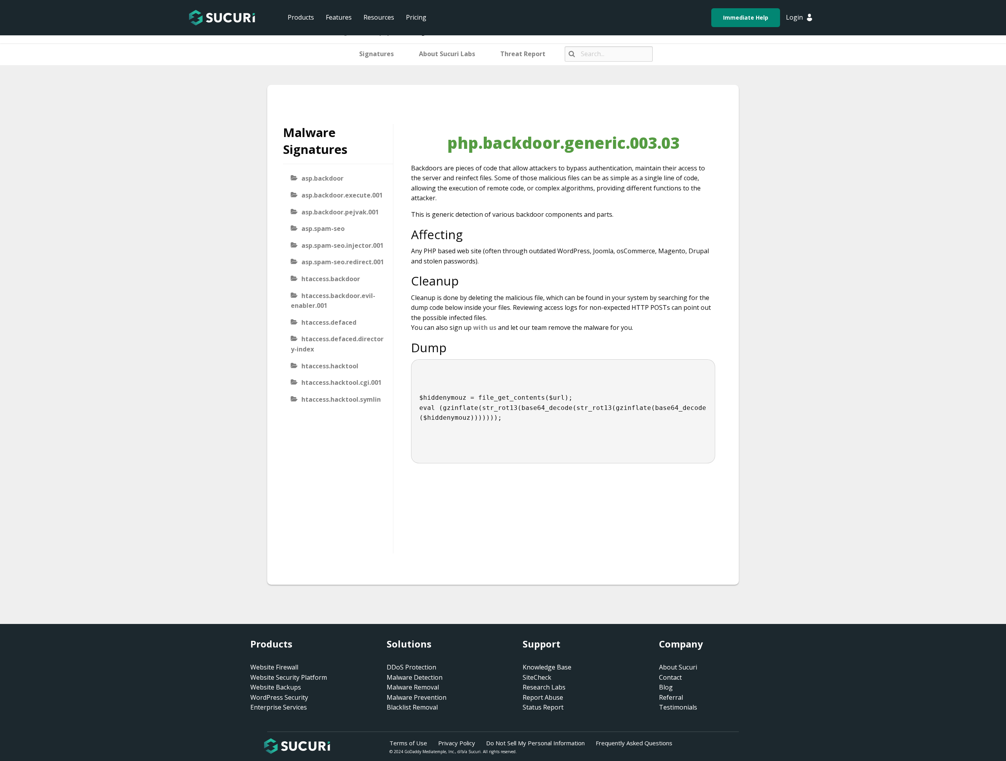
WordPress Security (279, 697)
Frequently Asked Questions (634, 743)
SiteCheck (537, 677)
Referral (671, 697)
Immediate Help (745, 17)
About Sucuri (678, 667)
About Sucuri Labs (447, 53)
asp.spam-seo (323, 228)
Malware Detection (414, 677)
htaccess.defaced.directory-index (337, 344)
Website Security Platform (288, 677)
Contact (670, 677)
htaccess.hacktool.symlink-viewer (336, 404)
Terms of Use (408, 743)
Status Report (543, 707)
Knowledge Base (547, 667)
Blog (666, 687)
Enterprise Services (278, 707)
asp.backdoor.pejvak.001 (340, 212)
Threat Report (522, 53)
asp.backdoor (322, 178)
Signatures (376, 53)
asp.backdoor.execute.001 (342, 195)
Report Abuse (543, 697)
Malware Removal (413, 687)
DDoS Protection (411, 667)
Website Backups (275, 687)
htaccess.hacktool (329, 366)
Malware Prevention (416, 697)
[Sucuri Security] (222, 18)
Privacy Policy (456, 743)
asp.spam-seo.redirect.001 (342, 262)
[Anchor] (469, 234)
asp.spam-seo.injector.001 (342, 245)
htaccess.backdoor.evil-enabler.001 (333, 300)
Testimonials (678, 707)
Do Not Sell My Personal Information (535, 743)
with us (484, 327)
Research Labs (544, 687)
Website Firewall (274, 667)
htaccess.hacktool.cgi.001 (341, 382)
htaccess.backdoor (330, 278)
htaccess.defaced (328, 322)
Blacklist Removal (412, 707)
